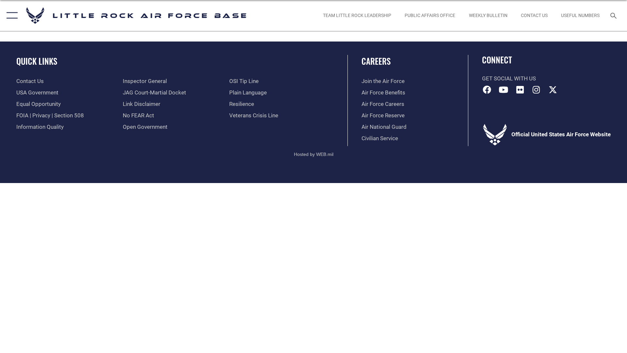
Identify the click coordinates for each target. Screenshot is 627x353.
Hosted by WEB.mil (313, 154)
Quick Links (36, 61)
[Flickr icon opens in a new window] (520, 89)
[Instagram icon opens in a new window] (536, 89)
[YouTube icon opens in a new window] (503, 89)
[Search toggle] (614, 15)
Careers (376, 61)
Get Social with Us (509, 79)
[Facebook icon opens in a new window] (487, 89)
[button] (10, 15)
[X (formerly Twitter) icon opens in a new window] (553, 89)
